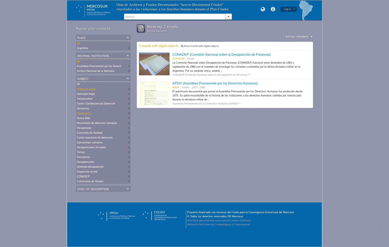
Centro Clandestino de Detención (96, 103)
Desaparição (84, 127)
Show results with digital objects (201, 46)
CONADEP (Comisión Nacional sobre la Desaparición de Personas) (221, 54)
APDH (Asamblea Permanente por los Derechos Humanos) (215, 83)
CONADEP (83, 176)
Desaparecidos (85, 161)
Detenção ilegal (86, 93)
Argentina (82, 48)
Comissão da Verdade (90, 132)
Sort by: (290, 36)
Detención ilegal (86, 88)
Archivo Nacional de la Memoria (95, 70)
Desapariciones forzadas (91, 147)
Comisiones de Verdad (90, 181)
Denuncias (83, 108)
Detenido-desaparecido (90, 166)
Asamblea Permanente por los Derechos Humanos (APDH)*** (113, 66)
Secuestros (83, 157)
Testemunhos (85, 98)
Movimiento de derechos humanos (97, 123)
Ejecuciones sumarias (90, 142)
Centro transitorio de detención (95, 137)
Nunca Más (83, 118)
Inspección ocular (87, 171)
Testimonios (84, 113)
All (78, 43)
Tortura (81, 152)
